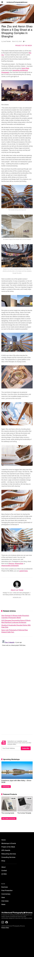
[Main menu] (2, 2)
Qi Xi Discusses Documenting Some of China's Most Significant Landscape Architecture (15, 621)
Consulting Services (8, 857)
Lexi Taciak (7, 41)
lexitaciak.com (17, 597)
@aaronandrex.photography (10, 566)
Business (4, 887)
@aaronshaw (19, 563)
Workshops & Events (8, 843)
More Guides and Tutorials (8, 818)
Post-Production (7, 890)
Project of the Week (23, 45)
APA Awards (5, 850)
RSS (5, 874)
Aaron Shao (25, 68)
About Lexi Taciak (17, 590)
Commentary (5, 894)
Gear (3, 897)
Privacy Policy (5, 927)
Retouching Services (8, 854)
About (3, 867)
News (3, 904)
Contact (4, 870)
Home (3, 840)
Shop (3, 861)
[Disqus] (17, 660)
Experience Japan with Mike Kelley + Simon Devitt (16, 781)
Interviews (5, 901)
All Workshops (6, 786)
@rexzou (11, 563)
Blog (3, 884)
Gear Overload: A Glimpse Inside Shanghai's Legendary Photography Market (15, 617)
